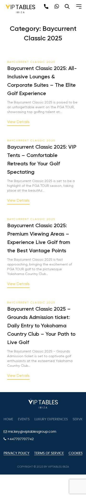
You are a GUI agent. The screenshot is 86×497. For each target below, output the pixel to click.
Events (24, 419)
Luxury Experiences (51, 419)
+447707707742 (20, 439)
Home (8, 419)
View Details (18, 122)
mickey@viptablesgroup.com (31, 431)
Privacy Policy (16, 453)
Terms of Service (49, 453)
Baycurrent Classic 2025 (31, 62)
